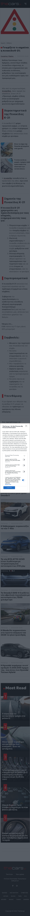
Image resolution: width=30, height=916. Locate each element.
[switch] (23, 460)
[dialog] (15, 458)
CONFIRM (9, 487)
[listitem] (15, 456)
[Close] (26, 426)
